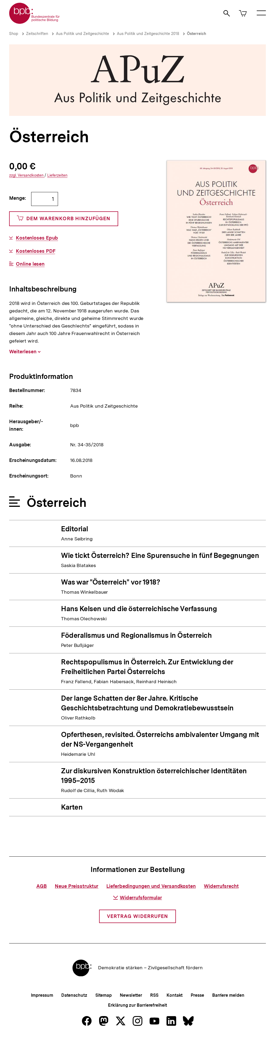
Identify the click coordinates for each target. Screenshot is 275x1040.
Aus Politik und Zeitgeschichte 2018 (148, 33)
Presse (197, 995)
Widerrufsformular (141, 897)
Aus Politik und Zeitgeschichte (82, 33)
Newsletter (131, 995)
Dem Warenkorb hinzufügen (68, 218)
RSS (154, 995)
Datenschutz (74, 995)
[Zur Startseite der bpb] (34, 22)
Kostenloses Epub (37, 238)
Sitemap (103, 995)
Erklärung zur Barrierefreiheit (137, 1005)
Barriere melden (228, 995)
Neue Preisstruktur (76, 886)
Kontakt (175, 995)
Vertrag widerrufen (137, 916)
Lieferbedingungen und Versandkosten (151, 886)
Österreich (196, 33)
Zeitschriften (37, 33)
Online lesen (30, 264)
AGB (41, 886)
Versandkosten (27, 175)
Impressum (42, 995)
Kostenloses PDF (35, 251)
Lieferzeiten (57, 175)
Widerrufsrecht (221, 886)
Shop (13, 33)
